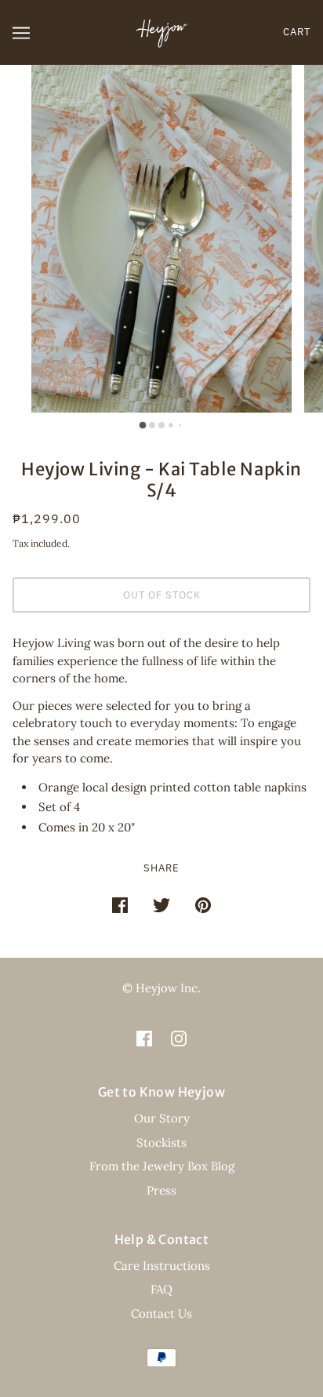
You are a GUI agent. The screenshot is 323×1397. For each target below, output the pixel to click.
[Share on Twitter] (161, 904)
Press (161, 1190)
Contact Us (161, 1313)
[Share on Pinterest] (203, 904)
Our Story (162, 1118)
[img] (144, 1038)
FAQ (161, 1289)
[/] (162, 31)
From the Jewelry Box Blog (161, 1166)
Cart (296, 31)
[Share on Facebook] (120, 904)
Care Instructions (162, 1265)
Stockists (161, 1142)
